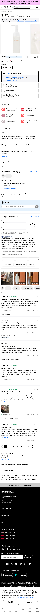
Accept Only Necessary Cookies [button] (11, 602)
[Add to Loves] (37, 61)
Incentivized (21, 283)
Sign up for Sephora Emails (10, 553)
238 (29, 446)
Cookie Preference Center (24, 597)
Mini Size (10, 11)
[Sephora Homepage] (6, 7)
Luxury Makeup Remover (29, 475)
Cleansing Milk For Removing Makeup (12, 479)
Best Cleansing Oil (16, 475)
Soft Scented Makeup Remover (10, 477)
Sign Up (28, 557)
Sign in (8, 77)
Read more (4, 402)
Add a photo (5, 459)
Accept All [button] (29, 602)
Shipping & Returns (11, 80)
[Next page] (33, 446)
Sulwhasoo (5, 14)
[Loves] (34, 7)
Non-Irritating (28, 21)
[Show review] (7, 278)
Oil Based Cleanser (30, 479)
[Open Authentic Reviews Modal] (18, 237)
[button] (15, 597)
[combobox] (21, 7)
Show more (4, 156)
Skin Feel (34, 21)
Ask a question (16, 19)
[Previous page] (2, 446)
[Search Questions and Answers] (3, 176)
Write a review (34, 217)
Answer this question (9, 189)
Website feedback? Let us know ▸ (20, 485)
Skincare (3, 11)
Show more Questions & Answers (13, 195)
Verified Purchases (27, 288)
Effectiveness (20, 21)
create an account (17, 77)
